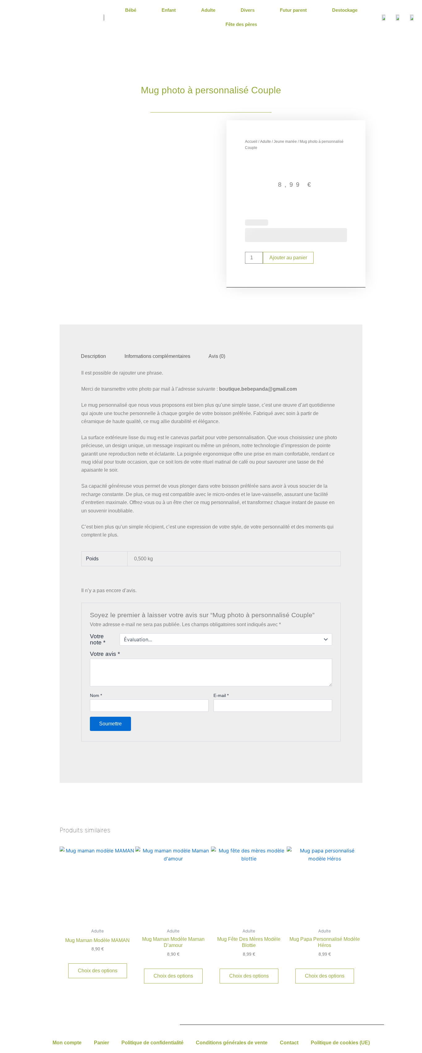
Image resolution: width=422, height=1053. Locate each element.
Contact (289, 1042)
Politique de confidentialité (152, 1042)
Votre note (97, 639)
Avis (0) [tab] (217, 356)
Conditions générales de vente (232, 1042)
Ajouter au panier (288, 257)
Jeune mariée (285, 141)
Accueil (251, 141)
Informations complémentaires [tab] (157, 356)
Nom (96, 695)
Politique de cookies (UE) (340, 1042)
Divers (248, 10)
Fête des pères (241, 24)
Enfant (169, 10)
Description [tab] (93, 356)
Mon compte (67, 1042)
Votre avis (105, 654)
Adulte (208, 10)
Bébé (130, 10)
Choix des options (97, 970)
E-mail (221, 695)
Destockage (344, 10)
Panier (101, 1042)
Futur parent (293, 10)
